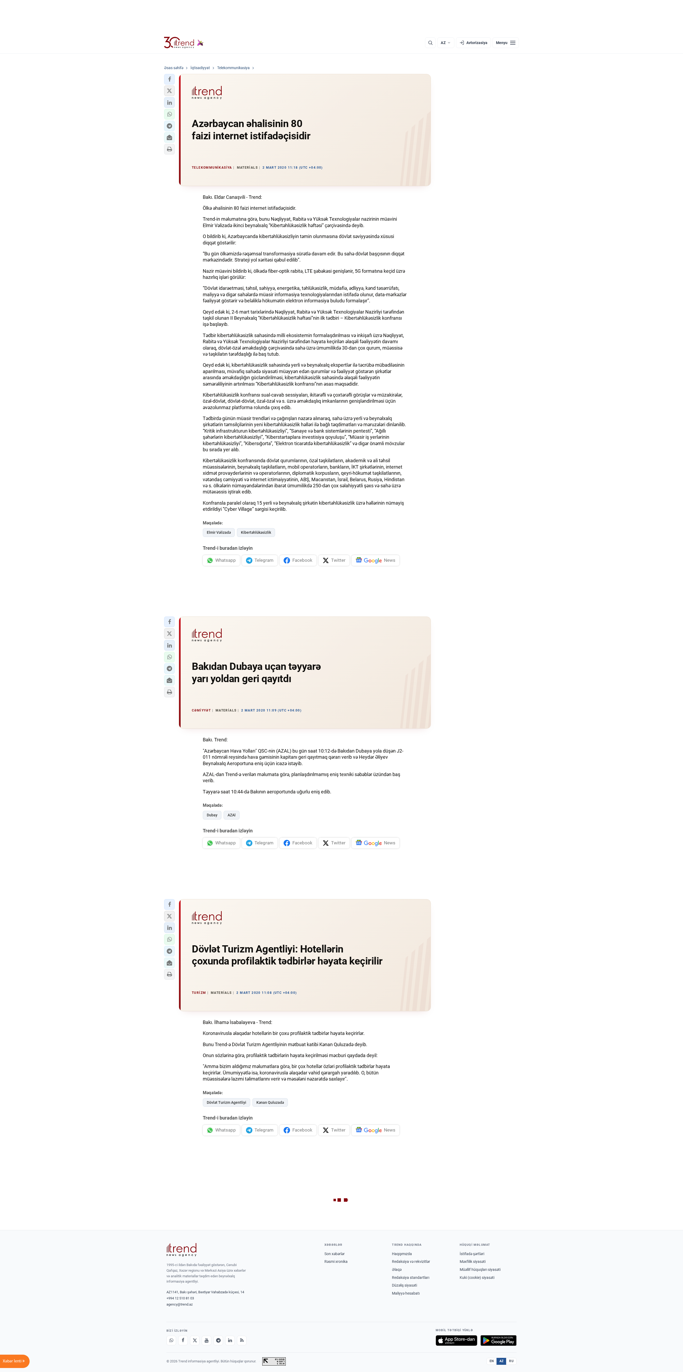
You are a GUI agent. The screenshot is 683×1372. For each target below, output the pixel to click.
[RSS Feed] (242, 1340)
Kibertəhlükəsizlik (256, 532)
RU (511, 1361)
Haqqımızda (402, 1254)
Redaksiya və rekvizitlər (411, 1261)
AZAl (232, 815)
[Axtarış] (430, 42)
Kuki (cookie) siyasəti (477, 1277)
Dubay (212, 815)
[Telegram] (218, 1340)
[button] (169, 79)
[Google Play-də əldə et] (499, 1340)
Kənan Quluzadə (270, 1102)
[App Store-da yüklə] (456, 1340)
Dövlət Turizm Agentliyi (226, 1102)
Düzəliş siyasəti (404, 1285)
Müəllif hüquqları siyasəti (480, 1269)
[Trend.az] (184, 43)
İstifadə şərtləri (472, 1254)
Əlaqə (397, 1269)
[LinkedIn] (230, 1340)
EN (492, 1361)
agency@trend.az (179, 1304)
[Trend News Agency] (181, 1249)
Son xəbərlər (334, 1254)
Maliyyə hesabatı (406, 1293)
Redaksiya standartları (410, 1277)
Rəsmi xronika (336, 1261)
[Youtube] (206, 1340)
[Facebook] (183, 1340)
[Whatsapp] (171, 1340)
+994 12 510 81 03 (180, 1298)
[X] (195, 1340)
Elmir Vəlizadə (219, 532)
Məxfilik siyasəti (473, 1261)
